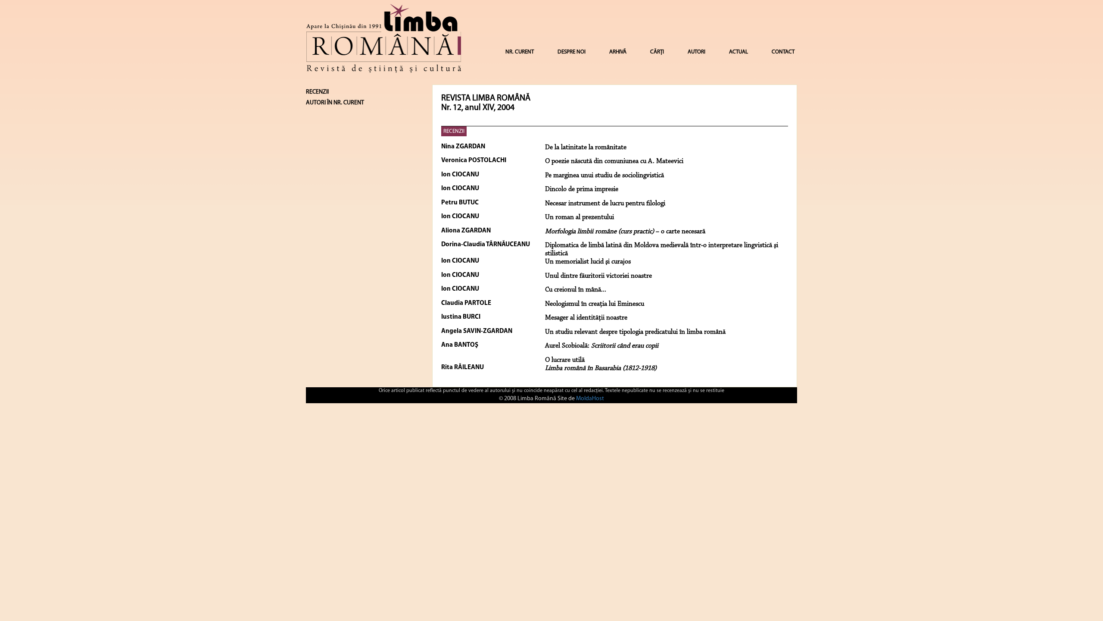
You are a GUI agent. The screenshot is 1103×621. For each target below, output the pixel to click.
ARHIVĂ (617, 52)
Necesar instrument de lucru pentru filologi (605, 203)
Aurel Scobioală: (601, 345)
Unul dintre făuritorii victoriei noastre (598, 276)
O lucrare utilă (565, 360)
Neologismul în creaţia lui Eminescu (594, 304)
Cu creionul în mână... (575, 289)
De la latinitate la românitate (585, 147)
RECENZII (453, 131)
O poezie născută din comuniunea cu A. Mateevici (614, 161)
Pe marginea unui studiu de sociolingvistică (604, 175)
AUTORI (696, 52)
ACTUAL (738, 52)
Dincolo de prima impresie (581, 189)
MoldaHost (590, 398)
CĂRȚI (657, 52)
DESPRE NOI (572, 52)
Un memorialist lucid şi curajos (588, 261)
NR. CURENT (519, 52)
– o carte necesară (625, 231)
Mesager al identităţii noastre (586, 317)
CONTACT (783, 52)
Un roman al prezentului (579, 217)
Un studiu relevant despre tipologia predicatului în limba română (635, 332)
